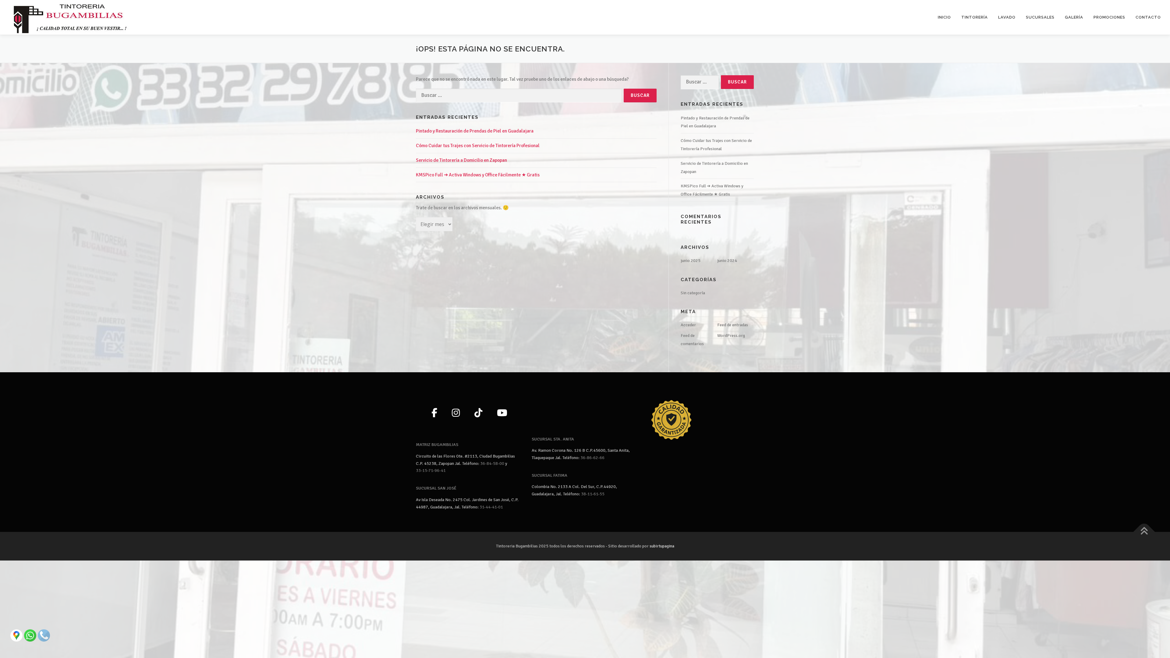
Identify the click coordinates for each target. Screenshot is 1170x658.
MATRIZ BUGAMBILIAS (437, 444)
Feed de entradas (732, 324)
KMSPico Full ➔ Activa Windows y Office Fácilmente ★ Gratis (478, 175)
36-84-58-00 (492, 463)
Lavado (1007, 17)
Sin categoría (693, 292)
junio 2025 (690, 260)
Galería (1074, 17)
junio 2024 (727, 260)
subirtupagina (662, 546)
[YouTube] (502, 413)
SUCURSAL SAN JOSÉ (436, 488)
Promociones (1109, 17)
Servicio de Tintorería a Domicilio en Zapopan (461, 160)
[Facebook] (434, 413)
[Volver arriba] (1144, 532)
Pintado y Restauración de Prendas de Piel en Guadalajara (475, 131)
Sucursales (1040, 17)
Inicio (944, 17)
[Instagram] (456, 413)
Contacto (1148, 17)
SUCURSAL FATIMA (549, 475)
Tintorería (974, 17)
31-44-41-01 (491, 507)
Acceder (688, 324)
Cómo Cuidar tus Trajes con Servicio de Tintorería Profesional (478, 146)
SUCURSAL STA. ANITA (553, 439)
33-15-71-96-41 (431, 470)
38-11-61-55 (592, 494)
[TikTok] (478, 413)
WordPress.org (731, 335)
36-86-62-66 (592, 457)
